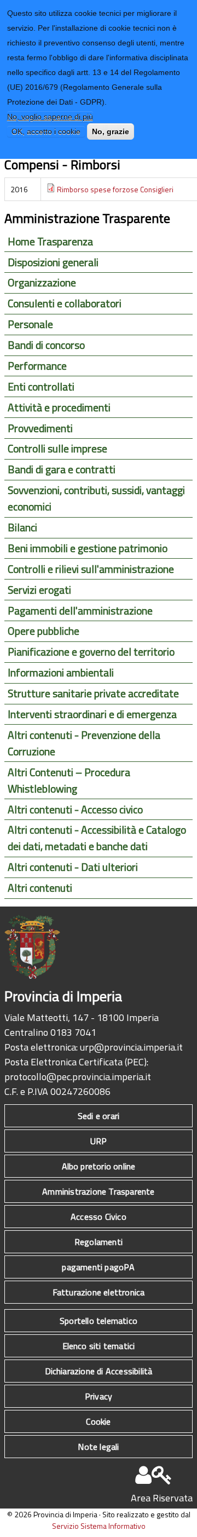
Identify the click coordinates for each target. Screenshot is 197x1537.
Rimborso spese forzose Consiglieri (115, 189)
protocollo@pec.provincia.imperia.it (77, 1076)
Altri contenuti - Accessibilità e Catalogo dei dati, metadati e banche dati (97, 838)
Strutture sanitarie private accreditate (93, 693)
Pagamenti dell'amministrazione (80, 611)
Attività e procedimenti (59, 407)
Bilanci (22, 527)
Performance (37, 366)
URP (98, 1141)
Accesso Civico (98, 1216)
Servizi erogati (39, 590)
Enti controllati (41, 386)
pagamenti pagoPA (98, 1267)
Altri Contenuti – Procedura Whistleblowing (69, 780)
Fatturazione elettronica (99, 1292)
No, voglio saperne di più (50, 116)
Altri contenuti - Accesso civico (75, 809)
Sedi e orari (98, 1115)
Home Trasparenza (50, 241)
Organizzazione (42, 282)
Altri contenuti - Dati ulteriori (73, 867)
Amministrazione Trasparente (98, 1191)
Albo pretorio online (99, 1166)
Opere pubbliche (43, 631)
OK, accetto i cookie (45, 131)
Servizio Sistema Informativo (99, 1526)
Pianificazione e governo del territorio (91, 652)
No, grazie (110, 131)
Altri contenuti (40, 888)
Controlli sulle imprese (57, 448)
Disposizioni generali (53, 262)
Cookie (98, 1421)
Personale (30, 324)
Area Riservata (162, 1497)
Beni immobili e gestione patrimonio (87, 548)
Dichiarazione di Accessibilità (99, 1371)
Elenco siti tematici (98, 1345)
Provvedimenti (40, 428)
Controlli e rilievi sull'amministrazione (91, 569)
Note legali (98, 1446)
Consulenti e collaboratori (64, 303)
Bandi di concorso (46, 345)
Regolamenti (98, 1241)
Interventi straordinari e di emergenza (92, 714)
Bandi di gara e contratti (61, 469)
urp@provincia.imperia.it (131, 1047)
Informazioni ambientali (61, 672)
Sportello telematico (98, 1320)
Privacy (98, 1396)
